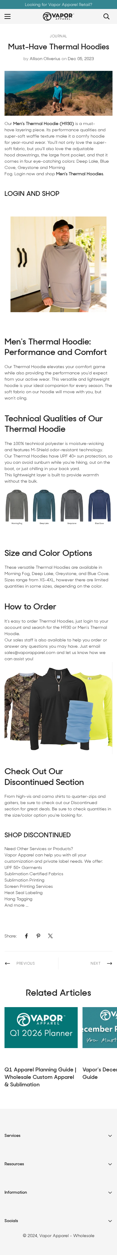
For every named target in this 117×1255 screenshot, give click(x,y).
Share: (10, 936)
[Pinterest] (38, 936)
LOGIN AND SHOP (31, 193)
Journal (58, 36)
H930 (66, 627)
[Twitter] (50, 936)
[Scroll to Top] (106, 1223)
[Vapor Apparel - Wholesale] (58, 16)
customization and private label (36, 861)
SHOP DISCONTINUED (37, 834)
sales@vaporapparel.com (30, 652)
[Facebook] (26, 936)
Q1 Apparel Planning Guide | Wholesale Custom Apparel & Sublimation (40, 1077)
